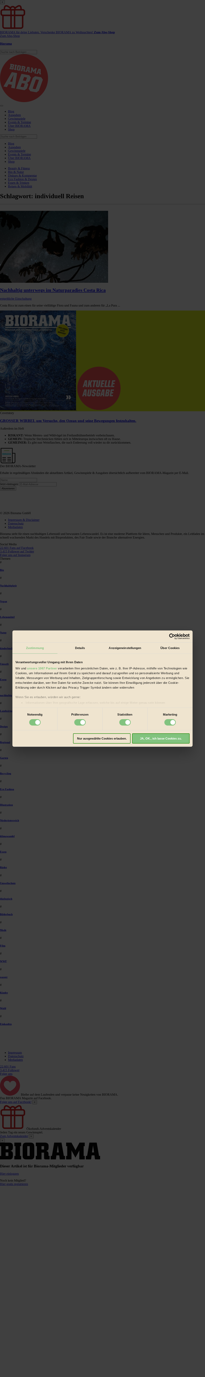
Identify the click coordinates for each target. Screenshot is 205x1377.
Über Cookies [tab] (170, 647)
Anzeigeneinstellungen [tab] (125, 647)
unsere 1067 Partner (42, 668)
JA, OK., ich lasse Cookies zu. (161, 738)
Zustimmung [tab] (35, 647)
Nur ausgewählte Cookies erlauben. (102, 738)
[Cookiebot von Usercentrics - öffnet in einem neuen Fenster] (172, 636)
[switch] (80, 722)
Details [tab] (80, 647)
